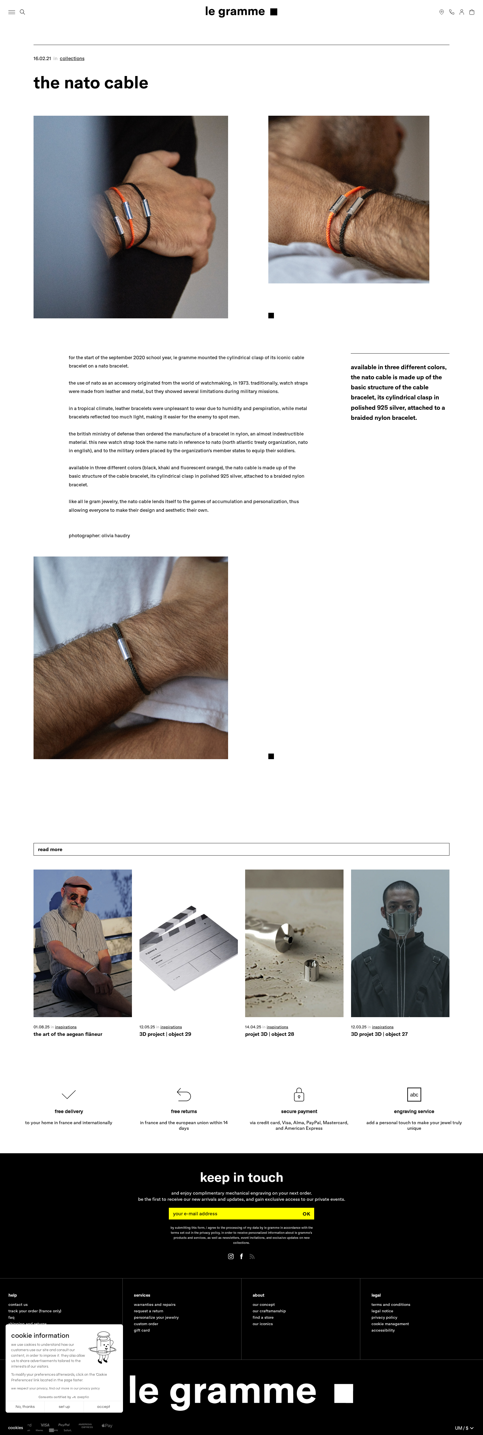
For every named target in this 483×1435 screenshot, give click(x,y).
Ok (307, 1214)
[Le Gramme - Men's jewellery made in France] (241, 11)
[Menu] (11, 12)
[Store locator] (441, 12)
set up (64, 1407)
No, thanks (25, 1407)
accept (103, 1407)
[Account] (462, 12)
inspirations (66, 1026)
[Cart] (472, 12)
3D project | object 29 (165, 1034)
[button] (15, 1427)
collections (72, 58)
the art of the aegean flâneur (68, 1034)
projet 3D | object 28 (269, 1034)
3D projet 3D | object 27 (379, 1034)
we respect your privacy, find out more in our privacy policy (55, 1388)
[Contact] (451, 12)
